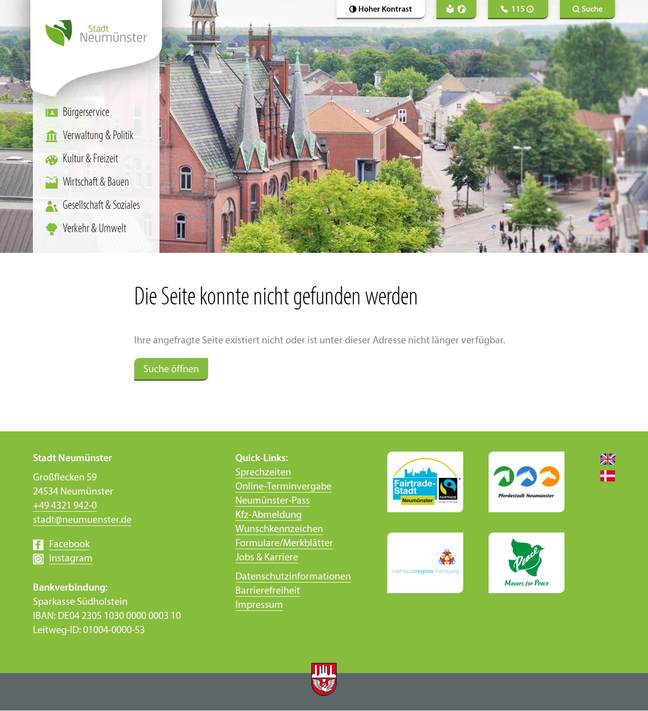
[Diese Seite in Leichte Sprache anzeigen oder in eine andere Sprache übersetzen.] (456, 9)
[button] (381, 9)
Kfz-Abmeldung (268, 515)
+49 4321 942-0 (65, 506)
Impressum (259, 605)
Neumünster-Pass (272, 501)
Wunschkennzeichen (279, 529)
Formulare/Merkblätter (284, 544)
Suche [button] (592, 10)
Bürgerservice (86, 113)
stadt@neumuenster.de (82, 520)
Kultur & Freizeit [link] (90, 159)
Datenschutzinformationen (293, 577)
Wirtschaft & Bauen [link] (96, 182)
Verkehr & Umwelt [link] (94, 229)
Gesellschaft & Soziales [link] (101, 206)
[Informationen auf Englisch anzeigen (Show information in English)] (602, 459)
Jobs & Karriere (266, 558)
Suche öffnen (171, 370)
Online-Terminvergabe (283, 487)
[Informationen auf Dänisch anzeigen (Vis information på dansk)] (602, 475)
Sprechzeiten (263, 473)
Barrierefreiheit (267, 591)
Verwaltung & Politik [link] (98, 136)
